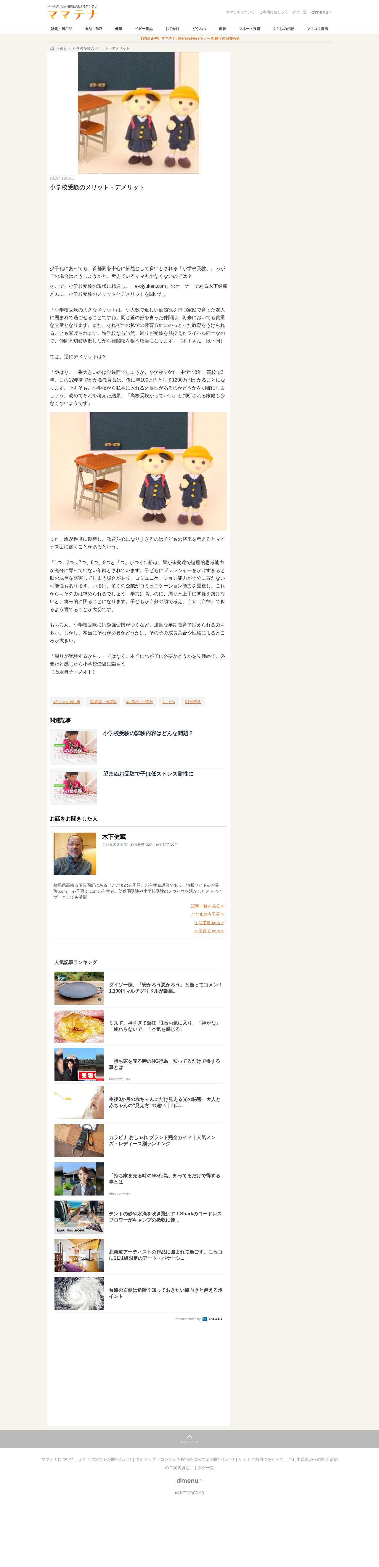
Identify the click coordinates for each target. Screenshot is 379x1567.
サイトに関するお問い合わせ (105, 1459)
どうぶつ (199, 29)
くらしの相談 (283, 29)
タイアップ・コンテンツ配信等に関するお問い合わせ (185, 1459)
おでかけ (173, 29)
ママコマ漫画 (317, 29)
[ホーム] (53, 48)
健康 (118, 29)
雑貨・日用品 (61, 29)
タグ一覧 (205, 1467)
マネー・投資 (249, 29)
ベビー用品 (144, 29)
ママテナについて (58, 1459)
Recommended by (188, 1319)
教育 (222, 29)
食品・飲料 (94, 29)
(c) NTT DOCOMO (189, 1493)
